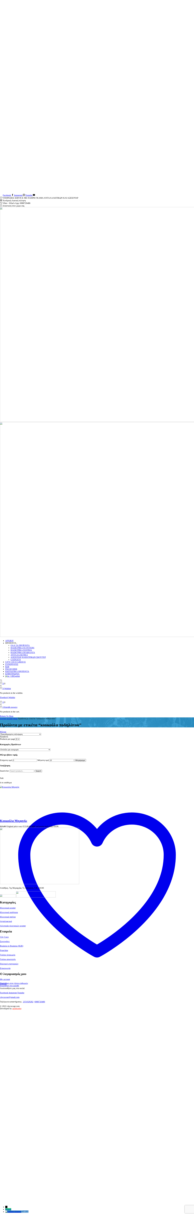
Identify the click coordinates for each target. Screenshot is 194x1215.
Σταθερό (25, 1212)
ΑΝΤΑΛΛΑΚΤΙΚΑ (19, 655)
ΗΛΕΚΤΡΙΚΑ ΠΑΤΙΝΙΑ (21, 650)
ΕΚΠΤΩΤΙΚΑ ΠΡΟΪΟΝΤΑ (17, 671)
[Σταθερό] (13, 1212)
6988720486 (39, 1002)
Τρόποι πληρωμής (7, 955)
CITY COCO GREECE (15, 662)
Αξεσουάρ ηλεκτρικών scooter (13, 926)
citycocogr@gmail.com (9, 997)
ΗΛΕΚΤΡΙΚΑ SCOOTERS (22, 648)
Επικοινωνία (5, 968)
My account (5, 979)
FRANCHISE (11, 669)
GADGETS (16, 659)
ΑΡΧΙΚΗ (9, 641)
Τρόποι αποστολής (8, 959)
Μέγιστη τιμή (43, 760)
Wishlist (3, 984)
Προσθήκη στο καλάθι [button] (9, 986)
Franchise (4, 950)
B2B (7, 667)
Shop (15, 718)
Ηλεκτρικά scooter (8, 908)
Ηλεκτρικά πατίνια (8, 917)
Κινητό (8, 1209)
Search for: (4, 771)
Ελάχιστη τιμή (6, 760)
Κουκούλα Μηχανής (13, 820)
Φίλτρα (3, 732)
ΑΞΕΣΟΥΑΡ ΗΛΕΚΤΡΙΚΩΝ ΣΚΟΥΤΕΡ (28, 657)
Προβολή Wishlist (7, 697)
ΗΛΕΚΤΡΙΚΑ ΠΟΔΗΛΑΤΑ (23, 652)
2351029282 (28, 1002)
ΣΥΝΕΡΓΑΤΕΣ (11, 664)
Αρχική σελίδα (6, 718)
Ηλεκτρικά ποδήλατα (9, 912)
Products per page (7, 739)
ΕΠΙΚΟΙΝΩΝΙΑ (12, 674)
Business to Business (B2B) (11, 946)
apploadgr (17, 1008)
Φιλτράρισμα (80, 760)
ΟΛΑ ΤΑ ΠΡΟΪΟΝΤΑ (20, 645)
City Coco (4, 937)
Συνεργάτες (5, 941)
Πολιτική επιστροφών (9, 964)
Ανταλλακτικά (6, 921)
